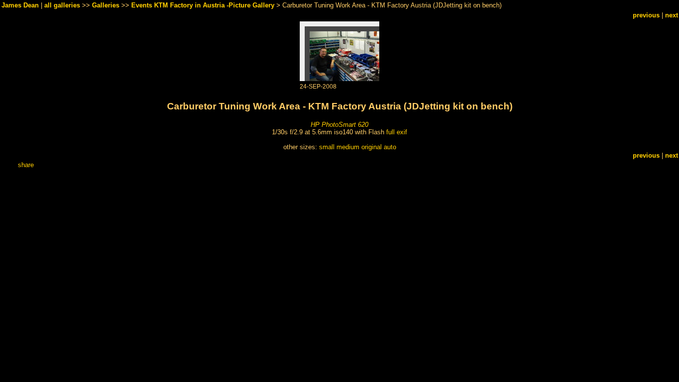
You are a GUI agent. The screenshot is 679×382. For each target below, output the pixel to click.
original (371, 147)
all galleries (62, 5)
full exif (396, 132)
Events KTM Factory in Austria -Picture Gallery (202, 5)
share (26, 165)
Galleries (105, 5)
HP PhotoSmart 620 (339, 124)
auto (390, 147)
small (327, 147)
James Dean (20, 5)
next (671, 15)
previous (646, 15)
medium (348, 147)
